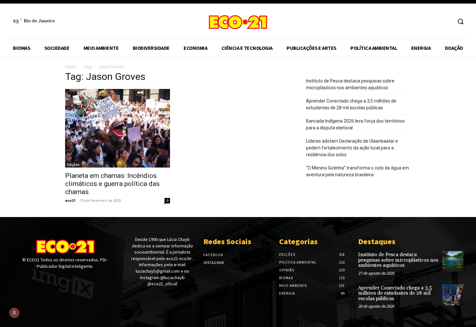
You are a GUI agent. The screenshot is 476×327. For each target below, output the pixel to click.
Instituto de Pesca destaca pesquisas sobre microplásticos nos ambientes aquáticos (350, 84)
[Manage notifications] (14, 313)
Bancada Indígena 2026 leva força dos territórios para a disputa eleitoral (355, 124)
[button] (460, 21)
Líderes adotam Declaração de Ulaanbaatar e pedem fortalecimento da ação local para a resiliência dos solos (352, 147)
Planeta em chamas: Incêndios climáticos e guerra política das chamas (112, 184)
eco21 (70, 200)
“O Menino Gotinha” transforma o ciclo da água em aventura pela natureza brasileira (357, 171)
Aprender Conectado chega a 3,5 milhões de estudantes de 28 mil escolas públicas (351, 104)
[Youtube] (39, 278)
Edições (73, 164)
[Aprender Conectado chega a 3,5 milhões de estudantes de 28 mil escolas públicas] (452, 294)
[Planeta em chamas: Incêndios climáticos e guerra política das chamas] (117, 128)
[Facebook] (434, 21)
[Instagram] (446, 21)
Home (70, 67)
